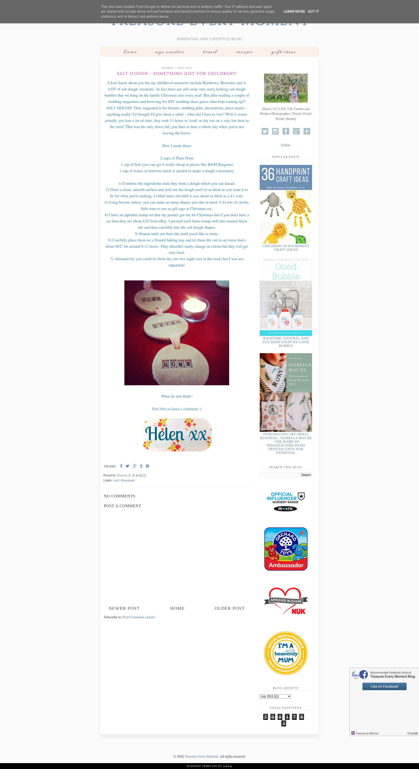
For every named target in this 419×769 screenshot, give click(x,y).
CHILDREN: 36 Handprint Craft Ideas (286, 247)
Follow (286, 145)
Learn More (294, 11)
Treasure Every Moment (201, 756)
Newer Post (124, 608)
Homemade (128, 480)
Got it (313, 11)
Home (130, 52)
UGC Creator (169, 52)
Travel (210, 52)
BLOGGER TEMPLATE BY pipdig (209, 766)
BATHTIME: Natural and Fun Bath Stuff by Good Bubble (286, 342)
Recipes (244, 52)
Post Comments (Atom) (139, 617)
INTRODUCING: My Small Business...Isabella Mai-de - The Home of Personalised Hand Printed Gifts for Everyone (286, 443)
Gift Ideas (283, 52)
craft (116, 480)
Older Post (230, 608)
